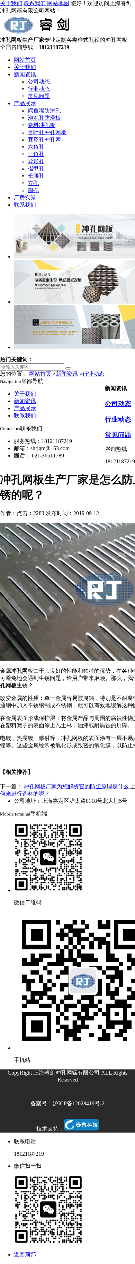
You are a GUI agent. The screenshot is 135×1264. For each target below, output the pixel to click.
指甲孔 (36, 168)
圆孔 (33, 190)
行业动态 (39, 89)
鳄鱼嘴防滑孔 (44, 110)
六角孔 (36, 147)
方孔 (33, 183)
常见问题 (39, 96)
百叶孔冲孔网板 (47, 132)
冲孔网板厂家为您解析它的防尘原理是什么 (76, 786)
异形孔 (36, 161)
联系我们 (35, 3)
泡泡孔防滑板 (44, 118)
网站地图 (58, 3)
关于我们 (11, 3)
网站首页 (25, 60)
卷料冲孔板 (41, 125)
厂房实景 (25, 197)
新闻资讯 (25, 74)
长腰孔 (36, 176)
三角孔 (36, 154)
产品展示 (25, 103)
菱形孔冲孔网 (44, 139)
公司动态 (39, 82)
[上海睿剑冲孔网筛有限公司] (38, 33)
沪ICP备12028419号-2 (79, 1103)
